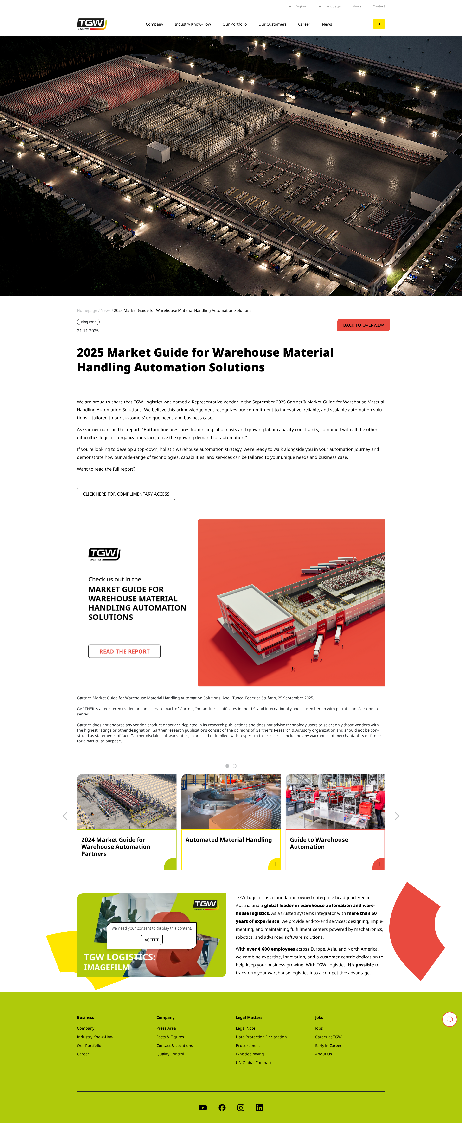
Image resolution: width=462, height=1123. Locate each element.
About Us (323, 1054)
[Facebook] (222, 1107)
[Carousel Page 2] (235, 766)
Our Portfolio (235, 24)
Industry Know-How (193, 24)
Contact (379, 6)
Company (154, 24)
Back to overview (363, 325)
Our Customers (272, 24)
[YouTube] (203, 1107)
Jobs (319, 1028)
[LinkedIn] (259, 1107)
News (356, 6)
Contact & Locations (174, 1045)
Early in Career (328, 1045)
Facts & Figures (170, 1037)
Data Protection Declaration (261, 1037)
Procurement (248, 1045)
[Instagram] (240, 1107)
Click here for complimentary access (126, 494)
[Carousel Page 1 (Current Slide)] (227, 766)
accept (152, 940)
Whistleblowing (250, 1054)
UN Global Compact (254, 1062)
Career (304, 24)
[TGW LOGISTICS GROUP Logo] (92, 23)
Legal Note (245, 1028)
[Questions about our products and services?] (449, 1019)
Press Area (166, 1028)
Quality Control (170, 1054)
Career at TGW (328, 1037)
